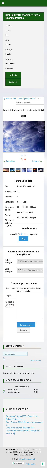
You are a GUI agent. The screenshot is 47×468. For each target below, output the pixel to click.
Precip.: (8, 54)
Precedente (10, 161)
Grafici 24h (13, 82)
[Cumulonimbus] (40, 170)
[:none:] (6, 304)
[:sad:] (11, 304)
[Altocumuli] (6, 170)
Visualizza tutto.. (35, 361)
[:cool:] (9, 302)
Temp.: (8, 25)
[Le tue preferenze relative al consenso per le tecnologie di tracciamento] (42, 463)
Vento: (8, 45)
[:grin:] (11, 302)
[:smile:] (6, 302)
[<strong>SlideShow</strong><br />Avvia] (22, 155)
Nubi (14, 98)
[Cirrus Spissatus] (12, 170)
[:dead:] (13, 304)
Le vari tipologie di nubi (26, 98)
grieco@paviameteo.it (27, 459)
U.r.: (7, 35)
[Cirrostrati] (35, 170)
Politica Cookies (30, 464)
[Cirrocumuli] (18, 170)
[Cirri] (24, 152)
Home (8, 98)
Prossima (35, 161)
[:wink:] (13, 302)
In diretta (13, 75)
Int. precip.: (10, 64)
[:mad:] (9, 304)
